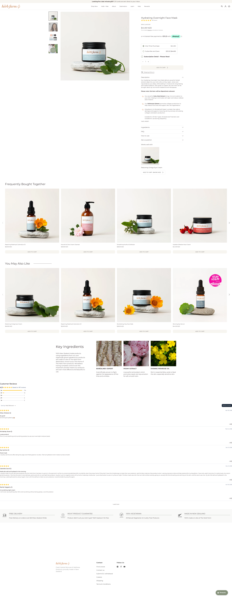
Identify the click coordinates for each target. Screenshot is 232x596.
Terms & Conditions (103, 584)
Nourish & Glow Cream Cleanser (70, 244)
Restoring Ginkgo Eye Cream (13, 324)
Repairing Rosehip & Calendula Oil (15, 244)
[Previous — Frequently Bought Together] (3, 223)
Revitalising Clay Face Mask (125, 324)
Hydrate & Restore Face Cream (182, 244)
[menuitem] (53, 16)
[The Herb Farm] (11, 6)
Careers (99, 577)
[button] (222, 6)
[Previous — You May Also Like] (3, 294)
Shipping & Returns (149, 72)
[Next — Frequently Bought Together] (229, 223)
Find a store (100, 567)
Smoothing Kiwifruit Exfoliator (126, 244)
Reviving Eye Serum (179, 324)
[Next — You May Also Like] (229, 294)
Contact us (100, 570)
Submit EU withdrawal (104, 574)
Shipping (150, 30)
